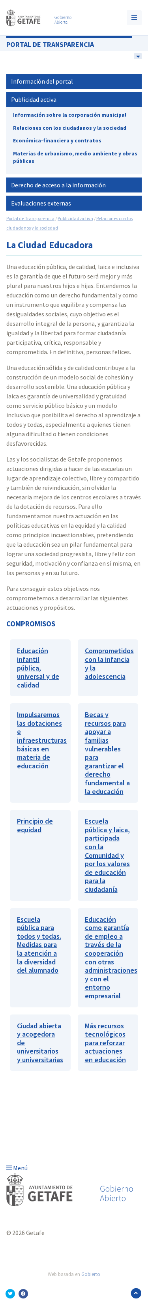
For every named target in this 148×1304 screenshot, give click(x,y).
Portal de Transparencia (50, 44)
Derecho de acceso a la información (58, 185)
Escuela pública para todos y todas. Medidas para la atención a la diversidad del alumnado (39, 945)
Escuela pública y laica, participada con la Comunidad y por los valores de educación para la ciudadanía (107, 855)
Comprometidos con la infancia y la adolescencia (109, 663)
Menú (20, 1168)
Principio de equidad (35, 825)
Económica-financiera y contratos (57, 140)
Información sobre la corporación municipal (69, 115)
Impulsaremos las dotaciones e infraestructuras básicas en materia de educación (42, 740)
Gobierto (90, 1274)
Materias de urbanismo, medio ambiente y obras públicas (75, 157)
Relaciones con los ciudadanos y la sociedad (69, 128)
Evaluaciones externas (41, 203)
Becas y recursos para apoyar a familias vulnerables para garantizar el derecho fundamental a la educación (107, 753)
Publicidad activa (33, 99)
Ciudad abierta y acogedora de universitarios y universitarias (40, 1042)
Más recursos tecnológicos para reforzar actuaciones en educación (105, 1042)
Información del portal (42, 81)
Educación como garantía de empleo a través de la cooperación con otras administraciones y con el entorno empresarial (111, 957)
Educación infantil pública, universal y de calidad (38, 667)
